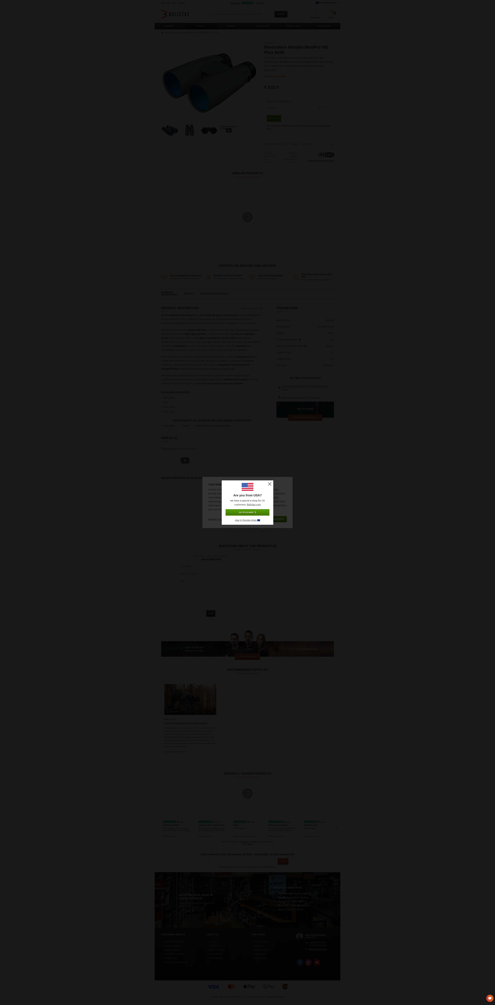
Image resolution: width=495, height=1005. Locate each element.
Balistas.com (254, 504)
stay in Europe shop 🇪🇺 (247, 520)
